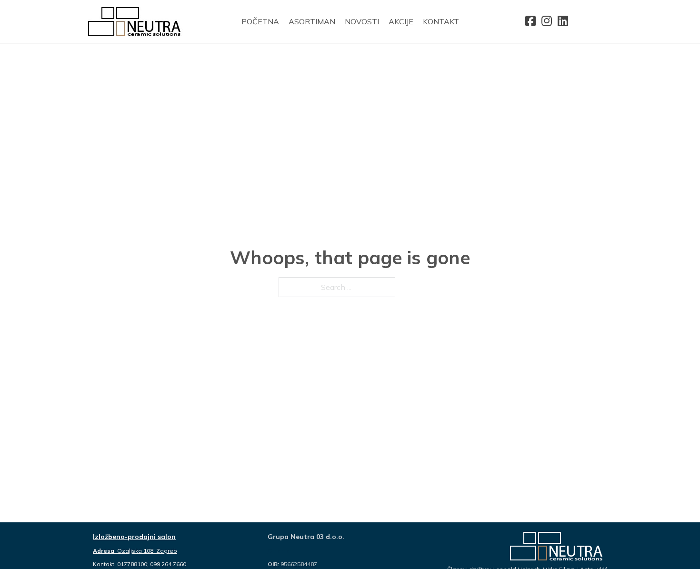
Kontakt (441, 21)
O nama (279, 550)
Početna (260, 21)
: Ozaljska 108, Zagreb (135, 550)
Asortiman (312, 21)
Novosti (362, 21)
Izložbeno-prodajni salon (134, 536)
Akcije (401, 21)
